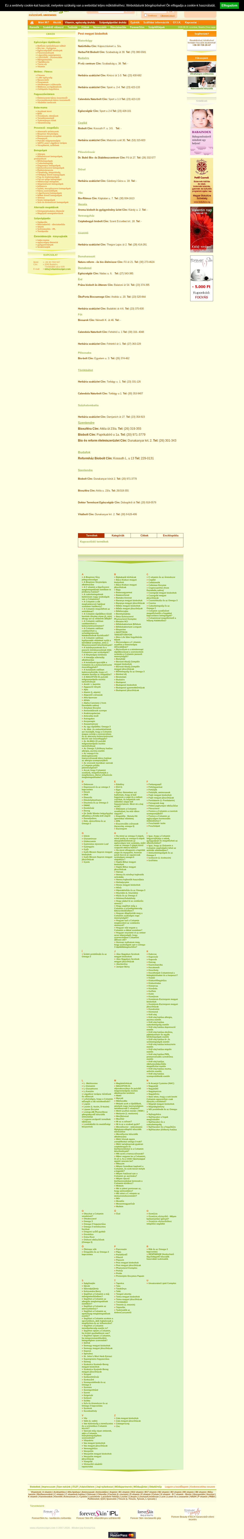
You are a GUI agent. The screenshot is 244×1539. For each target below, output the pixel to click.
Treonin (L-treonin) (125, 1304)
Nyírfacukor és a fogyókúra (162, 1127)
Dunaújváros (90, 818)
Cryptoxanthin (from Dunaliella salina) (158, 589)
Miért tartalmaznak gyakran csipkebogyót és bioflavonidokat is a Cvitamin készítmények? (129, 1147)
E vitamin (146, 1494)
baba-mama (43, 240)
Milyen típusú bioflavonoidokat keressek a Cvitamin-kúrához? (128, 1180)
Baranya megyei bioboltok (129, 600)
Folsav (155, 1494)
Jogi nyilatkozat (104, 1486)
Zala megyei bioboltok (127, 1418)
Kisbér (151, 978)
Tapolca (120, 1283)
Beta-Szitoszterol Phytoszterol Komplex (125, 617)
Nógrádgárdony (156, 1106)
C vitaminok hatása (75, 1494)
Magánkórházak (124, 1083)
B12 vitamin (137, 1492)
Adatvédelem (87, 1486)
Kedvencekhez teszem (202, 1486)
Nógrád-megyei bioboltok (161, 1104)
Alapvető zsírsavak (93, 695)
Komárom (153, 996)
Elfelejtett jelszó (168, 16)
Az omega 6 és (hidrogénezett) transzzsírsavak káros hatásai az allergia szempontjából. (96, 757)
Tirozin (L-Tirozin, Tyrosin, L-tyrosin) (136, 1499)
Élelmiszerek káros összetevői (52, 98)
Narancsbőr (100, 27)
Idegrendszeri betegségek (50, 184)
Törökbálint (85, 370)
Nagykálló (153, 1088)
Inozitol (210, 1494)
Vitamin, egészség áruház (80, 22)
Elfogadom (229, 5)
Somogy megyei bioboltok (97, 1345)
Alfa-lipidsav (73, 1492)
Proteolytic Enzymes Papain (130, 1276)
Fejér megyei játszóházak (161, 798)
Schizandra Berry (92, 1291)
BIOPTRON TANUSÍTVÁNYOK (123, 633)
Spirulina (88, 1353)
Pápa (118, 1252)
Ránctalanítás (118, 27)
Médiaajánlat (140, 1486)
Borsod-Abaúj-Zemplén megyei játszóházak (127, 667)
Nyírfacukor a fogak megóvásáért (157, 1118)
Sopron (87, 1351)
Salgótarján (89, 1283)
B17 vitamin (151, 1492)
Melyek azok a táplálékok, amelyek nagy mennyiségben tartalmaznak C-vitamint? (128, 1105)
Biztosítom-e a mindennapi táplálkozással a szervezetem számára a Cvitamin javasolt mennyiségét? (128, 653)
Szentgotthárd (91, 1390)
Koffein (152, 991)
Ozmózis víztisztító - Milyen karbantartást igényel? (161, 1217)
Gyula (87, 862)
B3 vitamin (176, 1492)
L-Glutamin (89, 1086)
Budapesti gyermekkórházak (130, 687)
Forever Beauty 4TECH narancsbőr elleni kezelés (192, 1518)
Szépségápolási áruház (113, 22)
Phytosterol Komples (126, 1268)
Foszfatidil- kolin (156, 823)
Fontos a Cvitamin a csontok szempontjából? (162, 812)
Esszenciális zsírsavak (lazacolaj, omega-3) (126, 825)
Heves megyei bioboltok (128, 885)
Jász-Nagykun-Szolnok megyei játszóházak (126, 960)
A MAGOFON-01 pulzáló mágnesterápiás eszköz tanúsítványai (95, 679)
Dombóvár (89, 808)
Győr (86, 849)
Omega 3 (88, 1221)
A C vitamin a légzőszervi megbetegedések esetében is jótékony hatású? (96, 589)
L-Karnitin (89, 1091)
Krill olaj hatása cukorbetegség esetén (158, 1023)
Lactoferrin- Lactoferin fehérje (104, 1496)
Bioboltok (35, 1486)
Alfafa (87, 700)
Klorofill (58, 1496)
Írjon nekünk (64, 1486)
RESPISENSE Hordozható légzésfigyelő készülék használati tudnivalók (160, 1256)
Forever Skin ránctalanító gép (145, 1518)
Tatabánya (121, 1288)
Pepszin (120, 1260)
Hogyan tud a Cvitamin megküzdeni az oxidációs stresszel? (127, 922)
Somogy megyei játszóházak (98, 1348)
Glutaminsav (90, 838)
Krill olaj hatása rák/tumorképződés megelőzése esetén (156, 1063)
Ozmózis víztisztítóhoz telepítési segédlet (159, 1222)
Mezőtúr (120, 1119)
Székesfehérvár (91, 1377)
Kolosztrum (70, 1496)
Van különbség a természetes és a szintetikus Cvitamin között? (97, 1425)
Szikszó (88, 1398)
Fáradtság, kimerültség (48, 172)
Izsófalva (152, 860)
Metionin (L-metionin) (127, 1113)
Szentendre (86, 422)
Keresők (34, 27)
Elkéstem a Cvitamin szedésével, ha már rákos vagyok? (126, 811)
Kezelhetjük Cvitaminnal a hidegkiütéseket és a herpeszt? (162, 974)
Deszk (87, 792)
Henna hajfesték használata (130, 879)
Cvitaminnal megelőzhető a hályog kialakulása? (161, 619)
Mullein (119, 1206)
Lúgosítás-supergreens (49, 55)
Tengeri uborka (123, 1294)
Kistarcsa (153, 986)
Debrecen (88, 784)
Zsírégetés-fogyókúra (48, 89)
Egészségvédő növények (49, 50)
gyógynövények (45, 245)
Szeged (87, 1374)
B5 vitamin (188, 1492)
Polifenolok (93, 1499)
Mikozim (120, 1163)
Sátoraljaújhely (91, 1288)
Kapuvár (152, 959)
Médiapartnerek (123, 1486)
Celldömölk (154, 582)
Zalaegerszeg (122, 1423)
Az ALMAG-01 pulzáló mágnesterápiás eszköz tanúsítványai (94, 743)
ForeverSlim (137, 27)
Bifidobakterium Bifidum (128, 624)
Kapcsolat (191, 22)
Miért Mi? (43, 22)
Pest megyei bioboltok (127, 1262)
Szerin (87, 1392)
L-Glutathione (91, 1088)
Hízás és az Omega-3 (126, 895)
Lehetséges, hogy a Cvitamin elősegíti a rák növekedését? (97, 1100)
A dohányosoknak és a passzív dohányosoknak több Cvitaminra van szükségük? (97, 649)
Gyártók (135, 22)
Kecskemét (154, 967)
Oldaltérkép (155, 1486)
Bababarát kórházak (126, 577)
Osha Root (89, 1237)
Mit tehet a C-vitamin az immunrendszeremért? (127, 1194)
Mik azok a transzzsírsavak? (130, 1153)
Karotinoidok (45, 1496)
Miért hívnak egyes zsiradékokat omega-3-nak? (128, 1140)
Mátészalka (121, 1101)
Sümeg (87, 1361)
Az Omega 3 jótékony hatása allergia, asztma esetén (97, 749)
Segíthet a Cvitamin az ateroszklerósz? (94, 1307)
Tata (118, 1286)
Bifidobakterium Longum (128, 627)
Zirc (118, 1426)
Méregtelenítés (44, 59)
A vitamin (47, 1492)
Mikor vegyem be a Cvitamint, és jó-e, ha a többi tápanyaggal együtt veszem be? (130, 1158)
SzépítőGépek (156, 27)
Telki (118, 1291)
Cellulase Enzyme (157, 585)
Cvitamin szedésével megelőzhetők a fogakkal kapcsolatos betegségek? (159, 613)
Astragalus (89, 718)
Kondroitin (153, 1009)
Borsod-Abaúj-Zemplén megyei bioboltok (127, 662)
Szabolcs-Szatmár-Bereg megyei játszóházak (95, 1370)
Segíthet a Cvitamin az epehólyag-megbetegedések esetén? (96, 1313)
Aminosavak (88, 1492)
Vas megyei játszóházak (96, 1446)
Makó (118, 1095)
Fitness (41, 75)
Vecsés (82, 204)
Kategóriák (118, 535)
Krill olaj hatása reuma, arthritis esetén (159, 1070)
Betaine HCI (122, 621)
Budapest (121, 682)
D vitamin (135, 1494)
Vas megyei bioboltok (94, 1443)
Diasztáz (88, 797)
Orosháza (88, 1234)
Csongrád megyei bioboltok (162, 593)
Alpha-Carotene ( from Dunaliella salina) (94, 704)
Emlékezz (152, 16)
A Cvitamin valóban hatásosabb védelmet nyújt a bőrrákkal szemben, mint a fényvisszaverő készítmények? (97, 641)
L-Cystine (82, 1496)
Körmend (153, 1012)
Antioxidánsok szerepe (95, 710)
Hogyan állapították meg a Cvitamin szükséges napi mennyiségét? (128, 915)
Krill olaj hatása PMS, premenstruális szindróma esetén (160, 1056)
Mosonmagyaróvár (125, 1204)
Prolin (119, 1273)
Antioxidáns (102, 1492)
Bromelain (121, 677)
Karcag (152, 962)
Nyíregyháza (154, 1114)
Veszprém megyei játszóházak (91, 1457)
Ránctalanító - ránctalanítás (51, 224)
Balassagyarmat (124, 592)
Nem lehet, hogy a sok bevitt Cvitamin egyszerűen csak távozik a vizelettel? (162, 1099)
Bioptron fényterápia (47, 134)
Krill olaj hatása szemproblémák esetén (158, 1075)
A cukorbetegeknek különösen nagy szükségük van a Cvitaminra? (95, 596)
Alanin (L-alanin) (92, 692)
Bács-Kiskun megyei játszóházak (125, 586)
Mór (118, 1198)
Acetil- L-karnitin (92, 684)
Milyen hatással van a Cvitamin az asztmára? (125, 1174)
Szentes (88, 1387)
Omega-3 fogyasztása (95, 1224)
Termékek (91, 535)
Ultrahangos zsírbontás (49, 84)
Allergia (41, 154)
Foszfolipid (154, 826)
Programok (42, 82)
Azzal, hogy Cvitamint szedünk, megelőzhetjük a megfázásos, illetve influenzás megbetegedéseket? (97, 773)
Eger (118, 790)
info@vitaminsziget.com (58, 269)
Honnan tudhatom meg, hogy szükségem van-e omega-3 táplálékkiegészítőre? (130, 944)
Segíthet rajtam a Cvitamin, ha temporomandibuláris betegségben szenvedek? (96, 1338)
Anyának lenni (44, 111)
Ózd (118, 1214)
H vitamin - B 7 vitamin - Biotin (176, 1494)
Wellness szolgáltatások (49, 87)
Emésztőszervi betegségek (50, 168)
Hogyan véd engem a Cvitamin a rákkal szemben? (128, 929)
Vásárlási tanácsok (46, 102)
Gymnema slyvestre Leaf (96, 844)
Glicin (87, 836)
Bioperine (121, 629)
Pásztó (119, 1257)
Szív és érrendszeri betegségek (52, 202)
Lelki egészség (44, 77)
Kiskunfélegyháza (157, 980)
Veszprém (88, 1451)
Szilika (87, 1400)
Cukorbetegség (45, 163)
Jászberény (122, 964)
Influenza (42, 186)
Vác (85, 1418)
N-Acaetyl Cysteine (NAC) (161, 1083)
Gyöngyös (89, 846)
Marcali (119, 1098)
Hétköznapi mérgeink (48, 181)
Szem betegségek (46, 200)
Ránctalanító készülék (202, 88)
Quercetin (111, 1499)
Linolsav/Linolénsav (149, 1496)
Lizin (163, 1496)
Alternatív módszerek (48, 131)
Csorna (152, 603)
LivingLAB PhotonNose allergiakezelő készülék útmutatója (95, 1114)
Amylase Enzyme (92, 708)
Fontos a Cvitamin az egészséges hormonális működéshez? (158, 818)
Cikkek (85, 27)
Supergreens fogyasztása (96, 1359)
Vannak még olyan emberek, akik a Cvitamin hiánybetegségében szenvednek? (97, 1434)
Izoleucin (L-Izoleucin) (159, 858)
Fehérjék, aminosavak (159, 792)
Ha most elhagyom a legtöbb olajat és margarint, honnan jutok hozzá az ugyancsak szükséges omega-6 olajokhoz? (129, 855)
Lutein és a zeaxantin (178, 1496)
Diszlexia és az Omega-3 (96, 803)
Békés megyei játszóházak (129, 608)
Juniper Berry (123, 967)
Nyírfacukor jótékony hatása (162, 1129)
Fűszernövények (45, 53)
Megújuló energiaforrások (50, 213)
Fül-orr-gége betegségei (49, 179)
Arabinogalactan (92, 713)
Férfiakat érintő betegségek (51, 175)
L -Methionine (91, 1083)
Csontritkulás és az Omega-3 (162, 600)
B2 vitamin (163, 1492)
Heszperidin (199, 1494)
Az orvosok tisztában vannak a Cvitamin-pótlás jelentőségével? (97, 765)
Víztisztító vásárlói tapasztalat (92, 1465)
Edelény (120, 784)
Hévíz (119, 887)
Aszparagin (89, 721)
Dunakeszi (85, 267)
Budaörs (83, 57)
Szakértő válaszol (53, 27)
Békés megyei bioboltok (128, 606)
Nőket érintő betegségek (49, 195)
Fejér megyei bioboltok (160, 795)
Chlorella (101, 1494)
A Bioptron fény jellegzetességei (91, 578)
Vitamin (41, 66)
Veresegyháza (90, 1448)
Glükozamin (90, 841)
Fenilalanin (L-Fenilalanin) (161, 800)
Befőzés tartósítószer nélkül (51, 46)
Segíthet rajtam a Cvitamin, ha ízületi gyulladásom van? (96, 1331)
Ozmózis (152, 1214)
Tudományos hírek (46, 120)
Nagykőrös (153, 1094)
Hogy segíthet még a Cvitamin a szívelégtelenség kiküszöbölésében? (128, 908)
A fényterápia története (95, 655)
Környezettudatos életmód (50, 211)
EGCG (119, 787)
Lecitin (124, 1496)
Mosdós (120, 1201)
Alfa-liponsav (90, 697)
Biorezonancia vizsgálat (49, 136)
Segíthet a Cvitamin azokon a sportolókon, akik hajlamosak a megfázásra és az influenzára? (97, 1320)
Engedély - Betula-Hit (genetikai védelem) (125, 817)
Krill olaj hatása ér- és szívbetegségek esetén (158, 1040)
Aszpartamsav (91, 724)
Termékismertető (45, 118)
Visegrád (88, 1461)
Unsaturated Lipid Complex (162, 1283)
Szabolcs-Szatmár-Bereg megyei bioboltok (95, 1365)
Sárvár (87, 1286)
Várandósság (44, 123)
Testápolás (42, 231)
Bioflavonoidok (45, 1494)
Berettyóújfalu (123, 614)
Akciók (57, 22)
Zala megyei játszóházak (128, 1421)
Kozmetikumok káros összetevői (53, 100)
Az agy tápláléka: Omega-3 (97, 726)
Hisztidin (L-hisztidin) (127, 893)
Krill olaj (152, 1014)
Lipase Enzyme (91, 1109)
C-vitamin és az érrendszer (161, 577)
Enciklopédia (170, 535)
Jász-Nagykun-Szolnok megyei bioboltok (126, 955)
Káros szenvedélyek (47, 191)
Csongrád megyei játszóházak (156, 596)
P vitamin (203, 1496)
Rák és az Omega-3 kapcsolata (157, 1250)
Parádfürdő (121, 1254)
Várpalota (88, 1440)
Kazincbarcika (155, 965)
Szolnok (88, 1408)
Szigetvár (88, 1395)
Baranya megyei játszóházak (130, 603)
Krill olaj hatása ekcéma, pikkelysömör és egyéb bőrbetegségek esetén (160, 1034)
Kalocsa (152, 954)
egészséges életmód (47, 242)
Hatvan (119, 872)
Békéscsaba (122, 611)
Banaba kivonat (124, 598)
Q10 (103, 1499)
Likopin (133, 1496)
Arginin (113, 1492)
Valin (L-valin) (90, 1421)
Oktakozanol (90, 1218)
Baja (118, 590)
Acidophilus (60, 1492)
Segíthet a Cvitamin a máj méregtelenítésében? (95, 1295)
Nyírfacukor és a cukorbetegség (156, 1123)
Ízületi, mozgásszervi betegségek (54, 188)
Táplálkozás (43, 62)
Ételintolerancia (45, 170)
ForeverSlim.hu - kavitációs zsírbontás (51, 1518)
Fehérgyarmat (155, 787)
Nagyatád (153, 1086)
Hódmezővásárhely (125, 898)
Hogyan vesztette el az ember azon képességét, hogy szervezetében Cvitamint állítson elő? (130, 936)
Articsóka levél (91, 716)
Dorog (87, 811)
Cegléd (82, 122)
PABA (212, 1496)
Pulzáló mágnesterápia (48, 141)
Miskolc (120, 1186)
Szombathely (90, 1411)
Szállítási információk (156, 22)
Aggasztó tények (92, 687)
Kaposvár (153, 957)
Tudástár (72, 27)
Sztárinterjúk (43, 247)
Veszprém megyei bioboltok (98, 1454)
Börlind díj (121, 674)
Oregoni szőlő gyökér (94, 1231)
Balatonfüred (122, 595)
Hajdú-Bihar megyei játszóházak (125, 868)
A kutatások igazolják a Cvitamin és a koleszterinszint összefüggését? (97, 664)
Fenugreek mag (156, 803)
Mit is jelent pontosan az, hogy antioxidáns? (127, 1189)
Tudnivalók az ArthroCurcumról (122, 1311)
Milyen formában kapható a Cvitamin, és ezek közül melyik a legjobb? (129, 1168)
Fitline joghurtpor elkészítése (163, 806)
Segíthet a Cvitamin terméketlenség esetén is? (95, 1327)
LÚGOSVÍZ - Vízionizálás (49, 57)
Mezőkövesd (122, 1116)
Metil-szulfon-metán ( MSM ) (130, 1111)
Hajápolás (42, 222)
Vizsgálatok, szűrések (48, 145)
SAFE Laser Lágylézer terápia (52, 143)
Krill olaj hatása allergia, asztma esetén (159, 1018)
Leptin (87, 1104)
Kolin (151, 994)
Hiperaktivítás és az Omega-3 (130, 890)
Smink (40, 227)
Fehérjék (152, 790)
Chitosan (91, 1494)
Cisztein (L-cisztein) (118, 1494)
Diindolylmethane (92, 800)
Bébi (39, 113)
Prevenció (42, 138)
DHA (86, 794)
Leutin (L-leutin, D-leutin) (96, 1106)
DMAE (87, 805)
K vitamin (33, 1496)
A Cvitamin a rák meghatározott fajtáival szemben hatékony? (93, 603)
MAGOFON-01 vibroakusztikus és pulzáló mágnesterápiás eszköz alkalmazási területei (127, 1089)
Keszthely (153, 970)
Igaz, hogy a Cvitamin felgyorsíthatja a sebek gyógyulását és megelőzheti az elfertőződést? (162, 839)
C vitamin (59, 1494)
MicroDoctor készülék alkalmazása (126, 1135)
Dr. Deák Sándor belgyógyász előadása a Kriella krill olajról (97, 814)
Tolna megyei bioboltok (128, 1296)
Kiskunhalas (154, 983)
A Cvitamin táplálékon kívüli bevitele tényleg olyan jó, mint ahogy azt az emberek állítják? (97, 616)
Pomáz (119, 1270)
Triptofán (120, 1307)
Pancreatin (121, 1249)
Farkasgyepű (154, 784)
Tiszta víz (42, 64)
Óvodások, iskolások (47, 116)
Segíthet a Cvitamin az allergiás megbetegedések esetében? (95, 1301)
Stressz (41, 198)
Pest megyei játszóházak (128, 1265)
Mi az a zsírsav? (124, 1121)
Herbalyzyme (122, 882)
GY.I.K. (177, 22)
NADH (193, 1496)
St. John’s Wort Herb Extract (98, 1356)
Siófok (87, 1343)
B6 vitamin (201, 1492)
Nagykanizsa (154, 1091)
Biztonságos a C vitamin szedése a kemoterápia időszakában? (127, 644)
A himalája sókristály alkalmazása (93, 658)
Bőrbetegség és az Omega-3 (130, 671)
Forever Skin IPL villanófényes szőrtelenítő (98, 1518)
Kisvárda (152, 988)
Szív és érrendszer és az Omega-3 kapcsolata (95, 1404)
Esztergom (121, 829)
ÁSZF (75, 1486)
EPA (118, 821)
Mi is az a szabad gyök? (128, 1124)
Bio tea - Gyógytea (46, 48)
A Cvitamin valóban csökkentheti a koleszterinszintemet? (93, 623)
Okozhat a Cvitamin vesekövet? (93, 1215)
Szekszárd (89, 1379)
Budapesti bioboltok (126, 685)
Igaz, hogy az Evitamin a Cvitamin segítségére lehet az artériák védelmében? (161, 847)
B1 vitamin (124, 1492)
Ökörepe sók (90, 1249)
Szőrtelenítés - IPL (46, 229)
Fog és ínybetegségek (48, 177)
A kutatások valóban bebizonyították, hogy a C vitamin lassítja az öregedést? (97, 672)
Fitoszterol (153, 808)
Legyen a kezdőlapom (177, 1486)
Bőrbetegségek (45, 161)
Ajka (86, 689)
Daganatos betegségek (48, 165)
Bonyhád (120, 659)
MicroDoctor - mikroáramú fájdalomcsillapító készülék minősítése (128, 1129)
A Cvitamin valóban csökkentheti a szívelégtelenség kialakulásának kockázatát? (95, 632)
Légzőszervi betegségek (49, 193)
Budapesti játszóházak (127, 690)
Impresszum (48, 1486)
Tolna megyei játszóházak (129, 1299)
